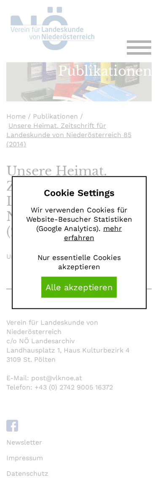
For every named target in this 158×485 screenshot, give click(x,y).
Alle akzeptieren (79, 287)
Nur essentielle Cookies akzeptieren (79, 261)
